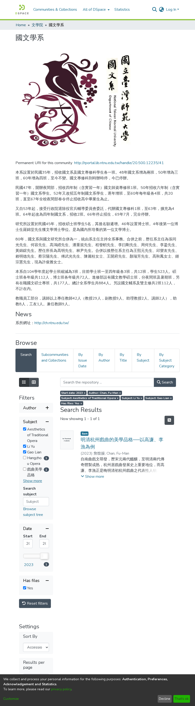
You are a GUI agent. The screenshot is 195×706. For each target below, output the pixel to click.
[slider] (44, 556)
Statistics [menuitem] (122, 9)
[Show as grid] (34, 382)
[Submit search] (155, 9)
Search (167, 382)
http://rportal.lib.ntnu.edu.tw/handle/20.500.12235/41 (119, 163)
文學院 (37, 25)
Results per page (34, 665)
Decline (164, 698)
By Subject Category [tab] (166, 360)
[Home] (22, 9)
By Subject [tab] (143, 357)
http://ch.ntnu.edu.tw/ (51, 323)
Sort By (30, 636)
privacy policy (61, 689)
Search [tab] (26, 354)
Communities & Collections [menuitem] (55, 9)
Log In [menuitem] (171, 9)
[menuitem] (96, 9)
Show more (32, 480)
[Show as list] (24, 382)
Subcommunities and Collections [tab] (54, 357)
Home (21, 25)
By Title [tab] (123, 357)
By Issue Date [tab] (82, 360)
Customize (11, 698)
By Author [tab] (104, 357)
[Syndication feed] (169, 420)
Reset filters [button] (37, 603)
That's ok (182, 698)
